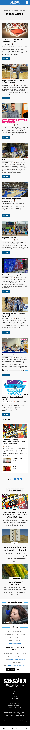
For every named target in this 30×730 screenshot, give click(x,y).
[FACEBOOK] (20, 669)
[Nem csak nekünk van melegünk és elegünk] (15, 536)
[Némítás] (23, 370)
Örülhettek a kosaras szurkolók (14, 160)
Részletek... (6, 58)
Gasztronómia (15, 578)
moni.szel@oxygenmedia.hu (17, 659)
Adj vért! (15, 466)
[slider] (26, 370)
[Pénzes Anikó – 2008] (15, 614)
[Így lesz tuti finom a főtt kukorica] (15, 571)
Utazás (14, 543)
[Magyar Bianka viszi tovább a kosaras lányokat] (15, 71)
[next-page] (5, 475)
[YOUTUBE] (18, 669)
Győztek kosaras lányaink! (12, 275)
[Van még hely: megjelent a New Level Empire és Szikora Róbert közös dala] (15, 431)
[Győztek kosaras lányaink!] (15, 265)
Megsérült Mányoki (9, 238)
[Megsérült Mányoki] (15, 228)
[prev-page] (3, 475)
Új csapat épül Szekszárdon (12, 355)
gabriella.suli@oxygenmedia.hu (17, 665)
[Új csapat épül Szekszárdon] (15, 345)
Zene (15, 509)
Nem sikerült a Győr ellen (11, 199)
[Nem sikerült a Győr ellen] (15, 189)
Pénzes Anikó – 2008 (8, 622)
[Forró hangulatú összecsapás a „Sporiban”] (15, 304)
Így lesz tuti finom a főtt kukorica (15, 583)
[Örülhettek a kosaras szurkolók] (15, 150)
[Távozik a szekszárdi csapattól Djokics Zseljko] (15, 110)
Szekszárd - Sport (7, 85)
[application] (15, 370)
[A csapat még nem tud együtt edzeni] (15, 387)
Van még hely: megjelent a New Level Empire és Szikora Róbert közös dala (14, 442)
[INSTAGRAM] (22, 669)
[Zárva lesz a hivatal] (7, 460)
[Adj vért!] (7, 468)
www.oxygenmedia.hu (15, 643)
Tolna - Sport (6, 44)
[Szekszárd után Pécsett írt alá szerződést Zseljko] (15, 30)
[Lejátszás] (3, 370)
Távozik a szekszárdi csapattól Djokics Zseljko (14, 121)
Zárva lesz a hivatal (18, 458)
